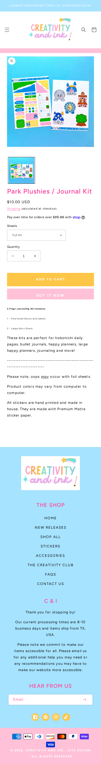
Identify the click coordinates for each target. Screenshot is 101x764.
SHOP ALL (50, 537)
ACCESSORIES (50, 556)
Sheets (12, 226)
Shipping (14, 208)
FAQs (50, 574)
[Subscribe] (84, 699)
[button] (7, 30)
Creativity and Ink (44, 750)
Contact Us (50, 584)
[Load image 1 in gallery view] (21, 170)
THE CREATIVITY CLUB (51, 565)
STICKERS (50, 546)
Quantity (13, 246)
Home (50, 518)
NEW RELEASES (50, 527)
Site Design (79, 750)
